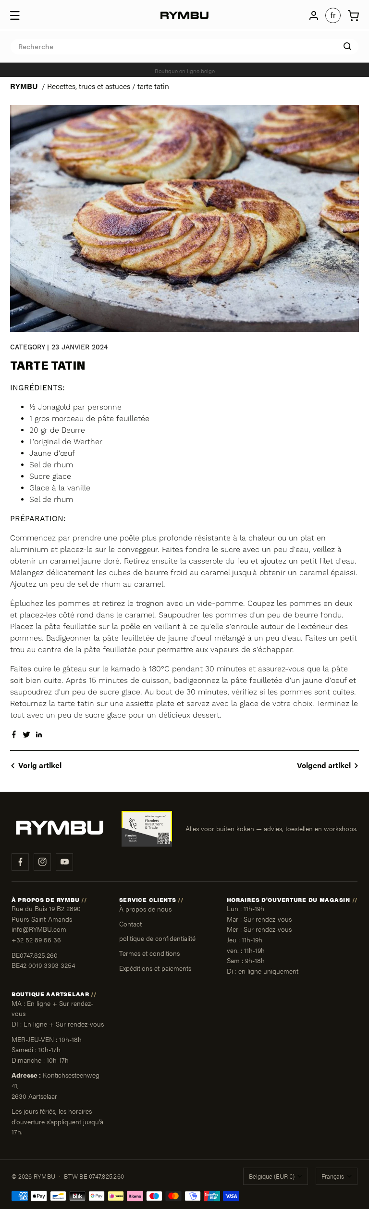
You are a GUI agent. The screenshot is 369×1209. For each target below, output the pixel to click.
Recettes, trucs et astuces (88, 85)
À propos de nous (145, 908)
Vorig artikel (40, 765)
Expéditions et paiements (155, 968)
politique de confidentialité (157, 938)
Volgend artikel (324, 765)
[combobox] (184, 46)
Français (332, 1176)
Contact (130, 923)
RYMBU (24, 85)
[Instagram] (42, 862)
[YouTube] (64, 862)
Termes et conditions (149, 953)
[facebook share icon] (14, 736)
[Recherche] (347, 46)
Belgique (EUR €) (272, 1176)
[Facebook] (20, 862)
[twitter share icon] (26, 736)
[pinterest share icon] (39, 736)
